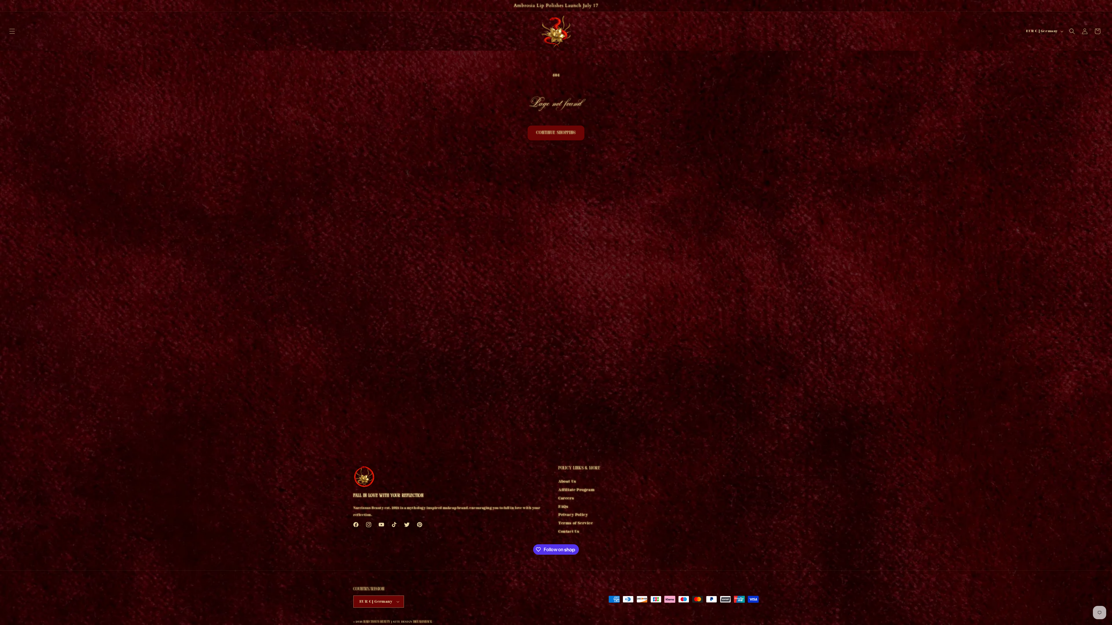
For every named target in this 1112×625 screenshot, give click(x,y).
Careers (566, 498)
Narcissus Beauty (376, 622)
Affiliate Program (576, 490)
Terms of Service (575, 523)
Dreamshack (422, 622)
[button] (12, 31)
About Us (567, 482)
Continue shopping (556, 133)
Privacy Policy (573, 514)
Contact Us (568, 531)
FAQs (563, 506)
